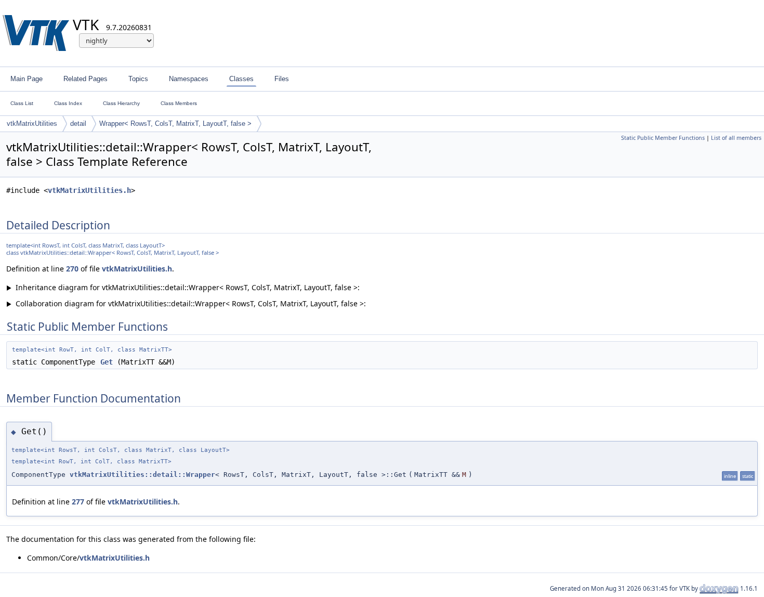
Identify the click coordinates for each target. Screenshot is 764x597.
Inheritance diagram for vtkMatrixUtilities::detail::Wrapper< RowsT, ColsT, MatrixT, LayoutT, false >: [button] (183, 287)
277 (78, 502)
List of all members (736, 137)
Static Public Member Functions (663, 137)
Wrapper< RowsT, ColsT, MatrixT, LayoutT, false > (175, 123)
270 (72, 269)
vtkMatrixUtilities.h (89, 190)
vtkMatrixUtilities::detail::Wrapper (142, 474)
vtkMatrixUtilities (32, 123)
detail (78, 123)
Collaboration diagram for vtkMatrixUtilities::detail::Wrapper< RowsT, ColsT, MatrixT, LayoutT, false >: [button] (186, 303)
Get (106, 362)
